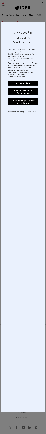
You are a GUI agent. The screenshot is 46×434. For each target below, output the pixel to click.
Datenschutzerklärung (15, 112)
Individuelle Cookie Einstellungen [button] (23, 91)
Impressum (32, 112)
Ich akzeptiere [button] (23, 83)
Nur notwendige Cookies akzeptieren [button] (23, 101)
